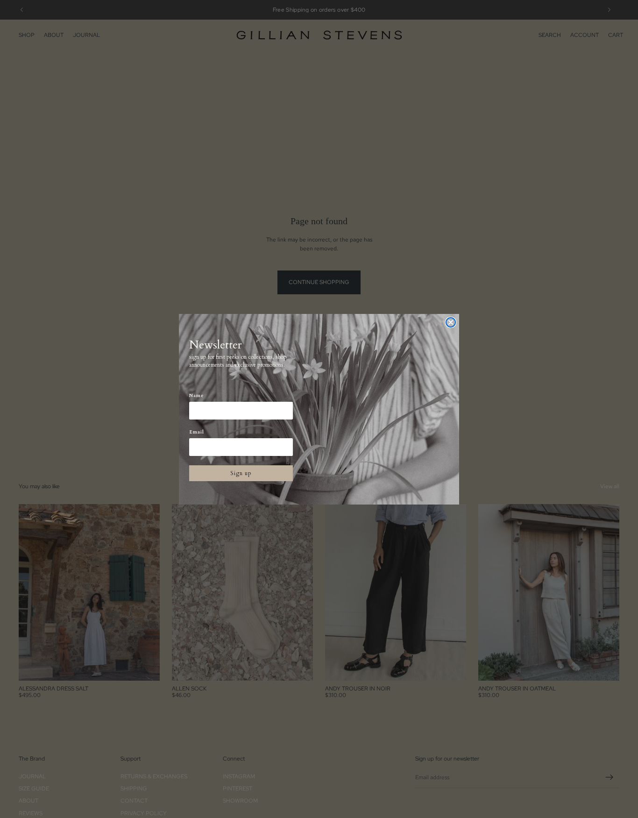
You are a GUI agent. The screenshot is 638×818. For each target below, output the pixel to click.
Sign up (241, 473)
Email (196, 432)
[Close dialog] (450, 322)
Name (196, 395)
